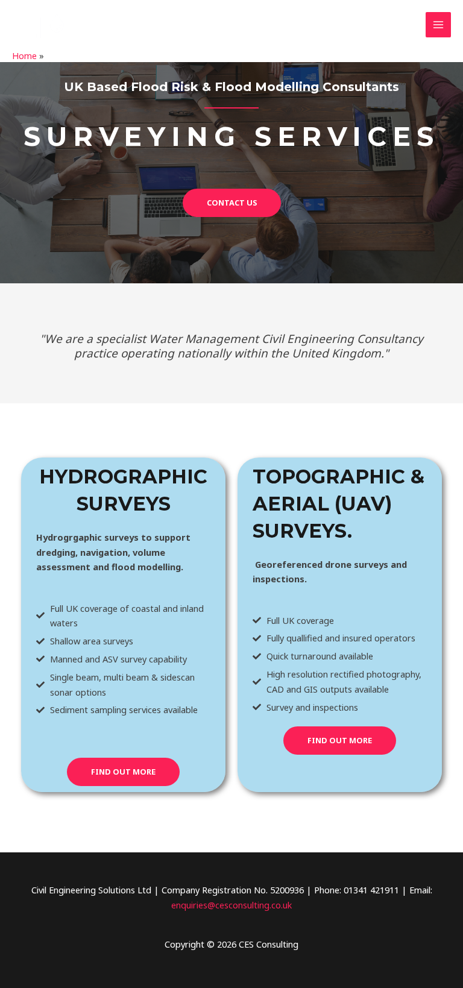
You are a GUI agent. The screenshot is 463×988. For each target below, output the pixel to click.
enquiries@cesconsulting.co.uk (231, 905)
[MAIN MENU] (438, 24)
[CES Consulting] (48, 25)
